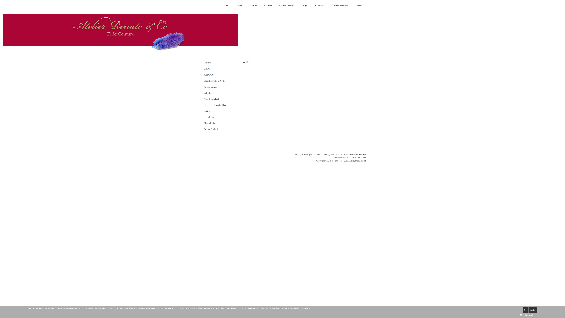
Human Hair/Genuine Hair (215, 105)
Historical (208, 63)
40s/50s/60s (208, 75)
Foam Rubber (209, 117)
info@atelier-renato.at (356, 155)
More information (527, 315)
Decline (532, 310)
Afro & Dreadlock (211, 99)
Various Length (210, 87)
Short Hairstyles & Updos (214, 81)
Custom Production (212, 129)
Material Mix (209, 123)
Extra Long (208, 93)
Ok (525, 310)
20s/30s (207, 69)
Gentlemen (208, 111)
